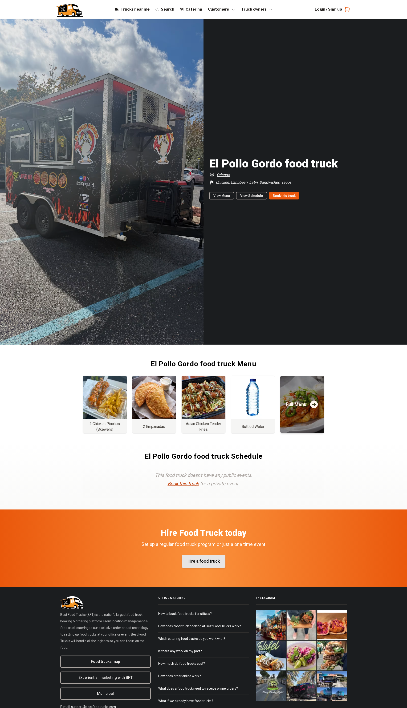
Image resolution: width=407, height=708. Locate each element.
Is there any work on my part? (180, 651)
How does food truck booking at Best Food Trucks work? (199, 626)
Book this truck (284, 196)
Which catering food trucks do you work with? (191, 638)
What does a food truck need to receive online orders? (198, 688)
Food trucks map (105, 661)
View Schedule (251, 196)
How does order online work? (179, 676)
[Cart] (346, 9)
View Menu (221, 196)
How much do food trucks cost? (181, 663)
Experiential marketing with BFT (105, 677)
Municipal (105, 693)
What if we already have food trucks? (185, 701)
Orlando (223, 175)
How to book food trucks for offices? (185, 614)
